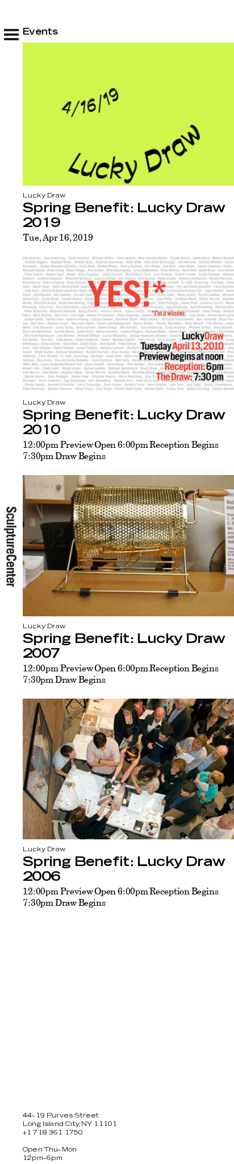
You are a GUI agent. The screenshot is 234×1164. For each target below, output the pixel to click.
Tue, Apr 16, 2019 (58, 237)
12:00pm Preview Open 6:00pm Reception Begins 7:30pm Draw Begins (121, 450)
